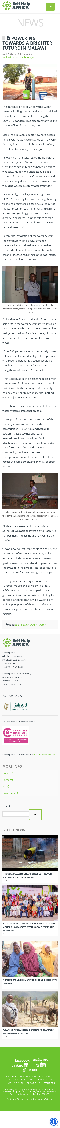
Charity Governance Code (44, 754)
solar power (22, 624)
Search (6, 806)
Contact (7, 773)
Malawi (6, 57)
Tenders (49, 1083)
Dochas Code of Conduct (37, 1076)
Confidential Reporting (24, 1083)
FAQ (5, 786)
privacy (11, 1076)
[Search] (35, 814)
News (15, 57)
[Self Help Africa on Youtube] (40, 1065)
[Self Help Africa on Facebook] (22, 1060)
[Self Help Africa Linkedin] (19, 1065)
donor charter (47, 1079)
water (42, 624)
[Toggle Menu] (50, 7)
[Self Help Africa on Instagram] (40, 1060)
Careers (7, 779)
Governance (9, 793)
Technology (27, 57)
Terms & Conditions (19, 1079)
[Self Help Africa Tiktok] (30, 1069)
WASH (34, 624)
